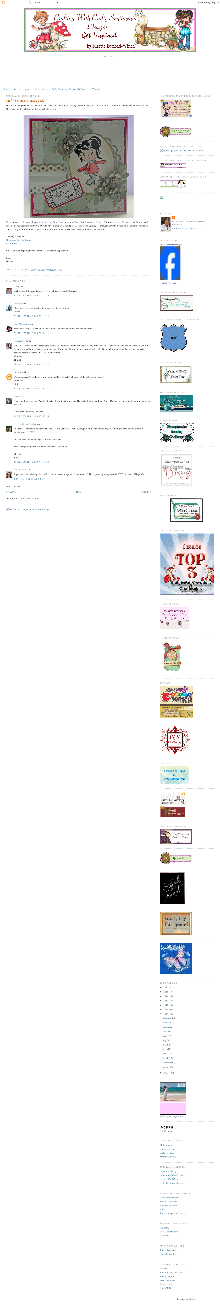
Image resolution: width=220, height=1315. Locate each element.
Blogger (192, 1298)
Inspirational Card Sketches (172, 1175)
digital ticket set (44, 222)
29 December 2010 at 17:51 (31, 364)
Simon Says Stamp (168, 1201)
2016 (166, 987)
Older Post (146, 491)
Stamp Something (168, 1253)
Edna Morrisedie (21, 323)
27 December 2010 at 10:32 (31, 295)
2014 (166, 996)
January (166, 1067)
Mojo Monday (166, 1144)
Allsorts (163, 1268)
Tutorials (96, 89)
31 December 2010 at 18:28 (31, 461)
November (167, 1022)
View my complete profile (187, 229)
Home (6, 89)
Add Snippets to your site (171, 1116)
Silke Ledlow (20, 469)
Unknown (18, 372)
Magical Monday (168, 1156)
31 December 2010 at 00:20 (31, 388)
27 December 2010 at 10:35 (31, 315)
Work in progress (22, 89)
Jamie (16, 396)
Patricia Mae (19, 340)
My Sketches (41, 89)
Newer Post (11, 491)
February (166, 1062)
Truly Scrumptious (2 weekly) (173, 1213)
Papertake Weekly (168, 1171)
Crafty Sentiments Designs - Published (69, 89)
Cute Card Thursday (169, 1231)
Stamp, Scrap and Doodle (171, 1272)
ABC (162, 1209)
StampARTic (166, 1288)
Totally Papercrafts (168, 1250)
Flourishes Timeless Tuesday (19, 239)
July (164, 1040)
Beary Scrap (11, 243)
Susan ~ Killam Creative (25, 423)
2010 (166, 1014)
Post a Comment (13, 486)
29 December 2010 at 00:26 (31, 333)
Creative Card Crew (169, 1179)
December (167, 1017)
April (165, 1053)
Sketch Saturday (167, 1280)
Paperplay (164, 1227)
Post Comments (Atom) (29, 498)
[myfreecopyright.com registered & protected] (182, 150)
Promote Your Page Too (170, 283)
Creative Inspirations (169, 1197)
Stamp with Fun (167, 1148)
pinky (16, 286)
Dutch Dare (165, 1235)
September (167, 1031)
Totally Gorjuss (167, 1276)
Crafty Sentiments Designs (171, 245)
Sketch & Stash (167, 1152)
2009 (166, 1072)
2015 (166, 991)
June (164, 1044)
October (166, 1026)
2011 (166, 1009)
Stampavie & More (168, 1205)
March (165, 1058)
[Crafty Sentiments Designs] (170, 279)
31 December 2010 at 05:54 (31, 416)
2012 (166, 1005)
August (166, 1035)
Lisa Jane (18, 303)
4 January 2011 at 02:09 (29, 478)
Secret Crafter (166, 1284)
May (164, 1049)
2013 (166, 1000)
